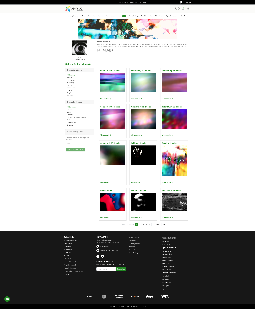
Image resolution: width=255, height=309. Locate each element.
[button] (7, 299)
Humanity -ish (71, 122)
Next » (158, 225)
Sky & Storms (71, 95)
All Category (71, 75)
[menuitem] (73, 16)
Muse (69, 112)
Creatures (70, 125)
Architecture (71, 80)
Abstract (70, 77)
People (69, 93)
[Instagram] (102, 256)
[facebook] (97, 256)
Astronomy (70, 83)
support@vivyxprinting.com (109, 250)
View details (105, 99)
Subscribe (121, 269)
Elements (70, 115)
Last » (164, 225)
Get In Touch (187, 2)
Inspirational (71, 88)
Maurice (69, 109)
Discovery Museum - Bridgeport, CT (78, 117)
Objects (69, 90)
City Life (69, 85)
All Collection (71, 107)
